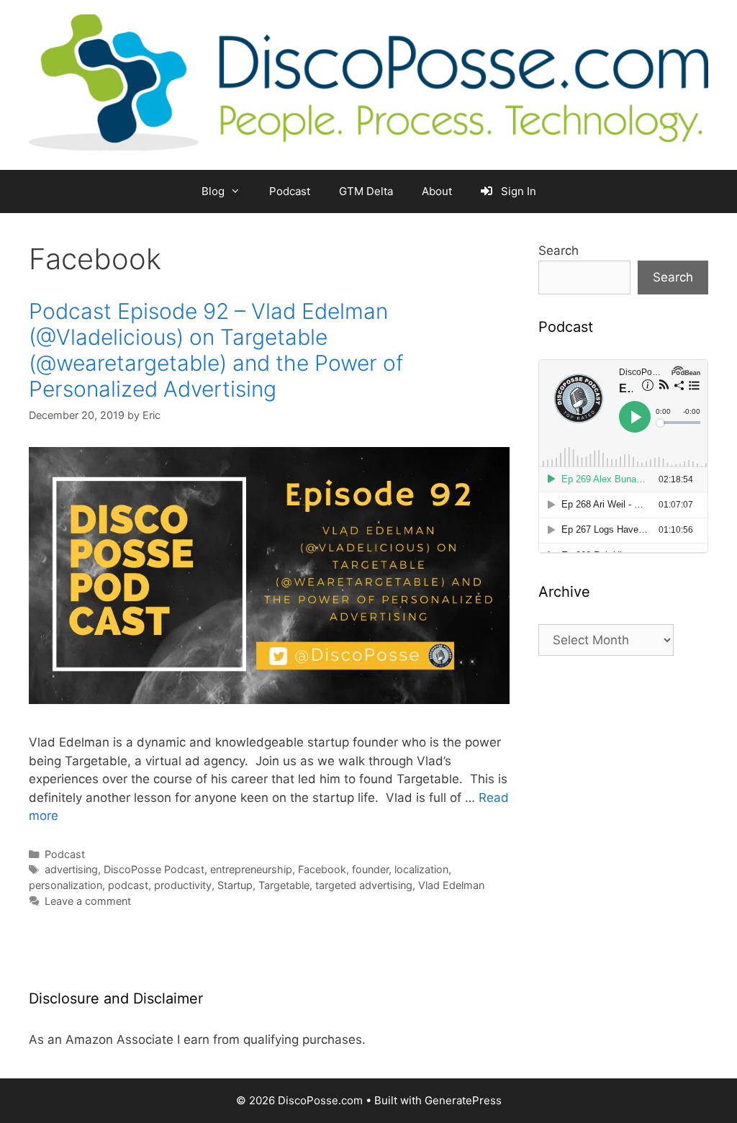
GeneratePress (463, 1100)
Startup (235, 885)
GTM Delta (366, 191)
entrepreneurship (251, 869)
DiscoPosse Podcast (154, 869)
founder (370, 869)
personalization (65, 885)
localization (421, 869)
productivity (183, 885)
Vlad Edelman (451, 885)
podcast (128, 885)
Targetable (283, 885)
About (437, 191)
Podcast (289, 191)
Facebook (322, 869)
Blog (213, 191)
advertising (71, 869)
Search (558, 250)
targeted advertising (363, 885)
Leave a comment (88, 901)
